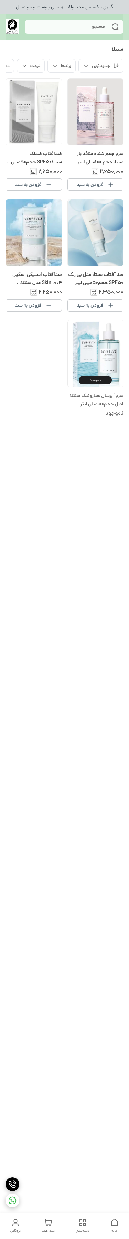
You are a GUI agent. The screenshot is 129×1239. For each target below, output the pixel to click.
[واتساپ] (12, 1200)
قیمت (35, 65)
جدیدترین (101, 65)
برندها (66, 65)
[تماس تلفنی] (12, 1184)
